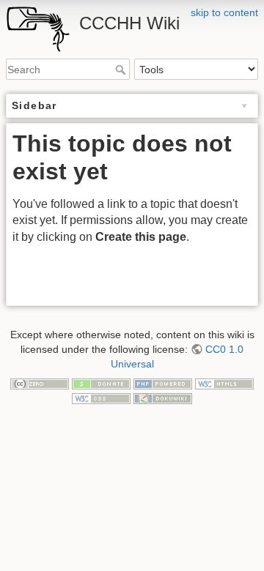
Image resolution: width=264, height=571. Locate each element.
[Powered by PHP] (162, 383)
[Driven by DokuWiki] (162, 397)
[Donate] (101, 383)
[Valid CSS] (101, 397)
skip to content (224, 12)
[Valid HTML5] (224, 383)
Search (122, 69)
